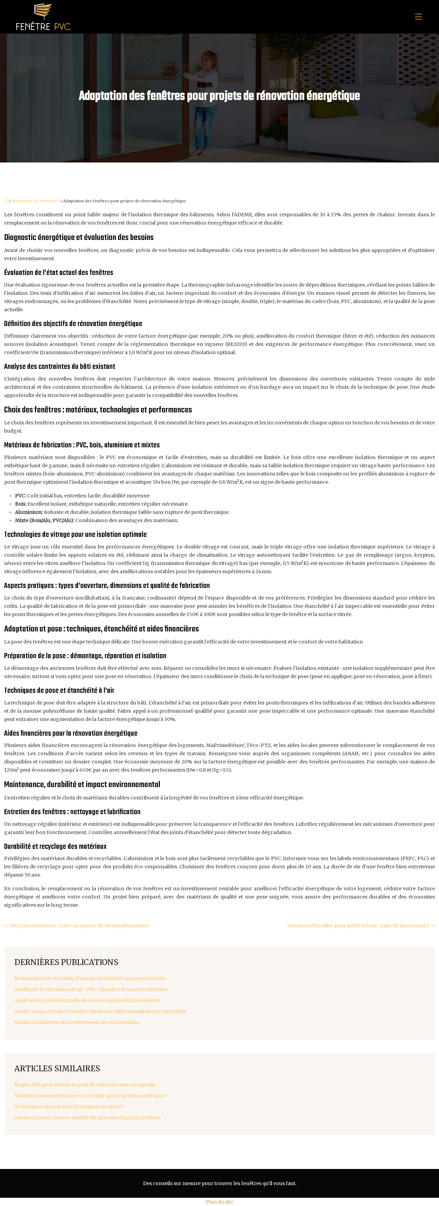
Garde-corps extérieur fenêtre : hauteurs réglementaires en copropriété (100, 1011)
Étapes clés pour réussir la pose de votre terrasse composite (85, 1085)
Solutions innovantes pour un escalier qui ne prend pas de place (90, 1096)
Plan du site (219, 1202)
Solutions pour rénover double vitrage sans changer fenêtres (87, 1117)
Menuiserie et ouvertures (35, 200)
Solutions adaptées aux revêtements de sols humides (76, 1022)
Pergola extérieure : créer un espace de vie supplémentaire (80, 925)
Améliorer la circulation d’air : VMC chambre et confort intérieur (90, 989)
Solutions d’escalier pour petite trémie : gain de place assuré (358, 925)
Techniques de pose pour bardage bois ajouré (68, 1107)
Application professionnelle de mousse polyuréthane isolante (87, 1000)
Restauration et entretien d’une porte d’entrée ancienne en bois (90, 978)
